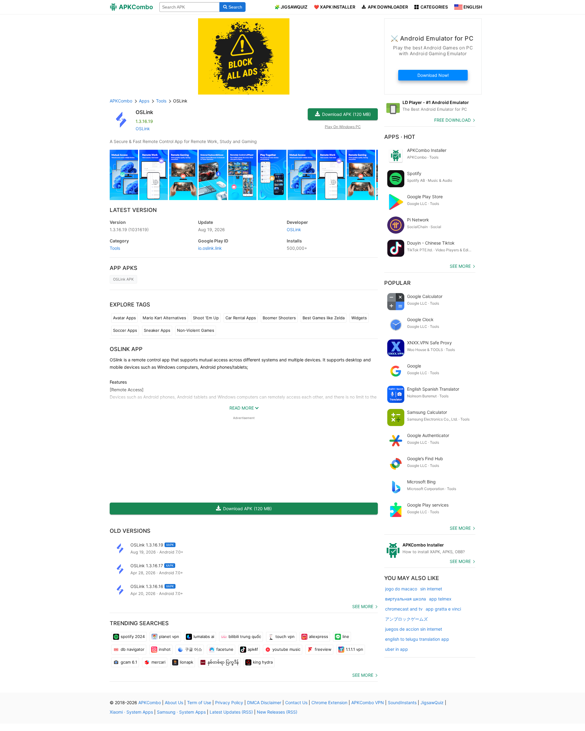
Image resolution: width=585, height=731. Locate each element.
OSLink (144, 112)
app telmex (440, 598)
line (345, 636)
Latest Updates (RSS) (231, 712)
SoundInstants (402, 702)
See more (362, 606)
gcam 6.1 (129, 662)
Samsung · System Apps (181, 712)
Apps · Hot (399, 137)
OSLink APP (126, 349)
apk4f (253, 649)
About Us (174, 702)
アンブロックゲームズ (406, 619)
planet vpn (169, 636)
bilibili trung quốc (245, 636)
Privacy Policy (229, 702)
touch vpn (285, 636)
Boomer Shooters (279, 317)
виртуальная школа (405, 598)
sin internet (431, 588)
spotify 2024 (133, 636)
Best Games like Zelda (324, 317)
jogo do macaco (401, 588)
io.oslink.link (210, 248)
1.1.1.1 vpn (354, 649)
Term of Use (199, 702)
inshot (165, 649)
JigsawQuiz (432, 702)
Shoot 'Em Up (206, 317)
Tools (115, 248)
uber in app (396, 649)
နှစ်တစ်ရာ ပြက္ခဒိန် (223, 662)
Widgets (359, 317)
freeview (323, 649)
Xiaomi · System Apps (131, 712)
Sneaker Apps (157, 330)
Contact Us (296, 702)
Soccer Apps (125, 330)
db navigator (132, 649)
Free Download (452, 120)
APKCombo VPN (367, 702)
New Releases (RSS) (277, 712)
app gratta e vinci (443, 608)
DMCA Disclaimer (264, 702)
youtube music (286, 649)
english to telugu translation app (417, 639)
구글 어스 (193, 649)
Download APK (346, 114)
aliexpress (318, 636)
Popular (397, 283)
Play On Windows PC (343, 126)
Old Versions (130, 531)
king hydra (263, 662)
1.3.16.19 (129, 229)
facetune (224, 649)
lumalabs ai (203, 636)
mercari (158, 662)
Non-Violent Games (195, 330)
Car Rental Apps (240, 317)
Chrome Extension (329, 702)
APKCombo (121, 100)
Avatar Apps (124, 317)
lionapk (186, 662)
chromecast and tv (404, 608)
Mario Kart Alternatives (164, 317)
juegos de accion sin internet (413, 629)
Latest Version (133, 210)
